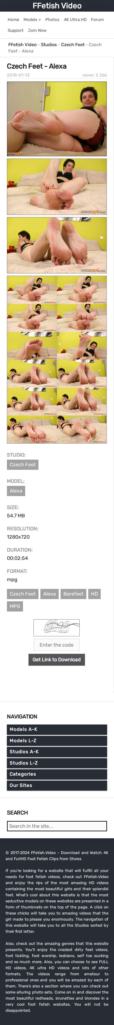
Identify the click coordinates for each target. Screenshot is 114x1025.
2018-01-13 (18, 75)
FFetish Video (57, 5)
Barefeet (73, 594)
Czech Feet (23, 465)
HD (94, 594)
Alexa (16, 491)
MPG (15, 606)
